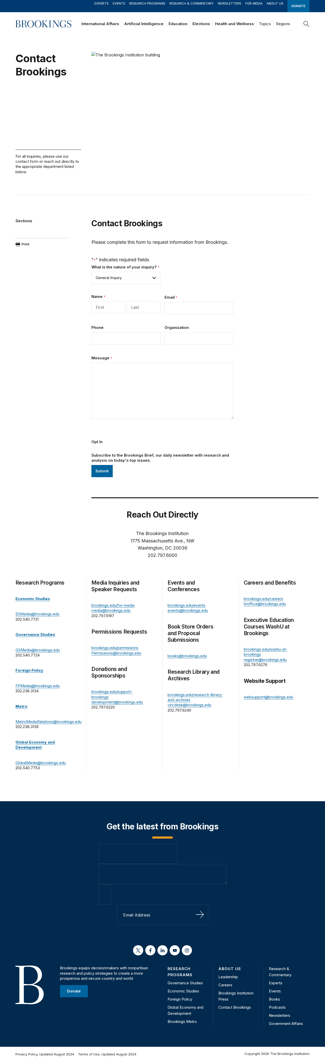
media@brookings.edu (111, 610)
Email (171, 297)
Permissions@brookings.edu (116, 653)
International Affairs (100, 23)
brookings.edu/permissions (114, 647)
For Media (254, 3)
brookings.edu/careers (263, 598)
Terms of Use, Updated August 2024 (107, 1054)
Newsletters (229, 3)
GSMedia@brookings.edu (37, 650)
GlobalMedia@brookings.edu (40, 762)
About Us (275, 3)
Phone (97, 327)
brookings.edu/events (186, 605)
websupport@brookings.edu (268, 697)
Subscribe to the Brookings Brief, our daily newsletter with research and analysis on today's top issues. (160, 458)
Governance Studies (185, 982)
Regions (283, 23)
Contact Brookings (234, 1007)
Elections (201, 23)
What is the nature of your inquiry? (125, 267)
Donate (298, 6)
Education (178, 23)
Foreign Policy (180, 999)
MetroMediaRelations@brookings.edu (48, 721)
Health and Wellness (234, 23)
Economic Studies (183, 991)
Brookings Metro (182, 1021)
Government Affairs (286, 1023)
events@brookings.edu (188, 610)
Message (101, 358)
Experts (101, 3)
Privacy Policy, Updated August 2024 (44, 1054)
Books (274, 999)
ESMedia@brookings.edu (37, 614)
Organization (177, 327)
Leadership (228, 976)
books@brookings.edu (187, 655)
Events (119, 3)
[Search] (306, 24)
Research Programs (147, 3)
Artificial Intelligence (144, 23)
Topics (265, 23)
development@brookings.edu (117, 702)
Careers (225, 985)
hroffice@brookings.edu (265, 603)
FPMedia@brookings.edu (37, 685)
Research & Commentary (191, 3)
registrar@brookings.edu (265, 659)
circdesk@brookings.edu (189, 704)
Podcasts (277, 1007)
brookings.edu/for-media (113, 605)
